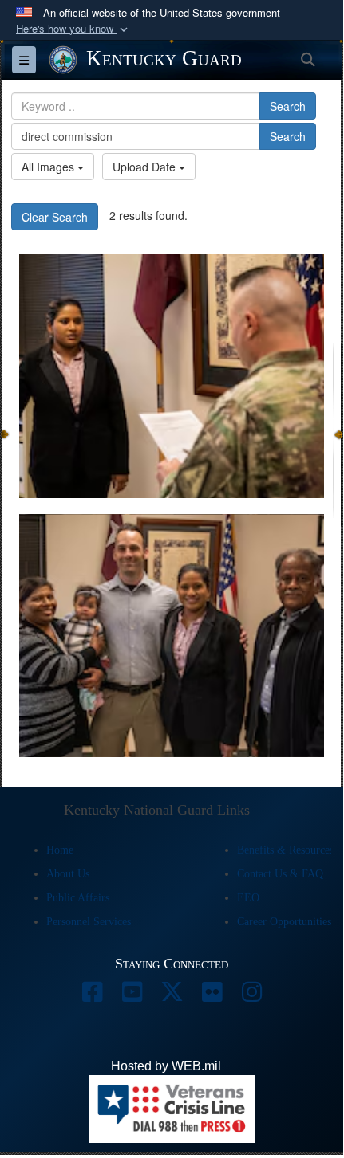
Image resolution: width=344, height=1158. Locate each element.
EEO (248, 898)
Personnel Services (88, 922)
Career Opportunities (284, 922)
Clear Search (55, 217)
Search (288, 106)
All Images (49, 167)
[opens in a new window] (92, 996)
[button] (73, 29)
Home (59, 850)
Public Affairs (77, 898)
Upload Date (146, 167)
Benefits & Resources (285, 850)
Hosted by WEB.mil (166, 1066)
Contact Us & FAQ (280, 874)
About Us (67, 874)
